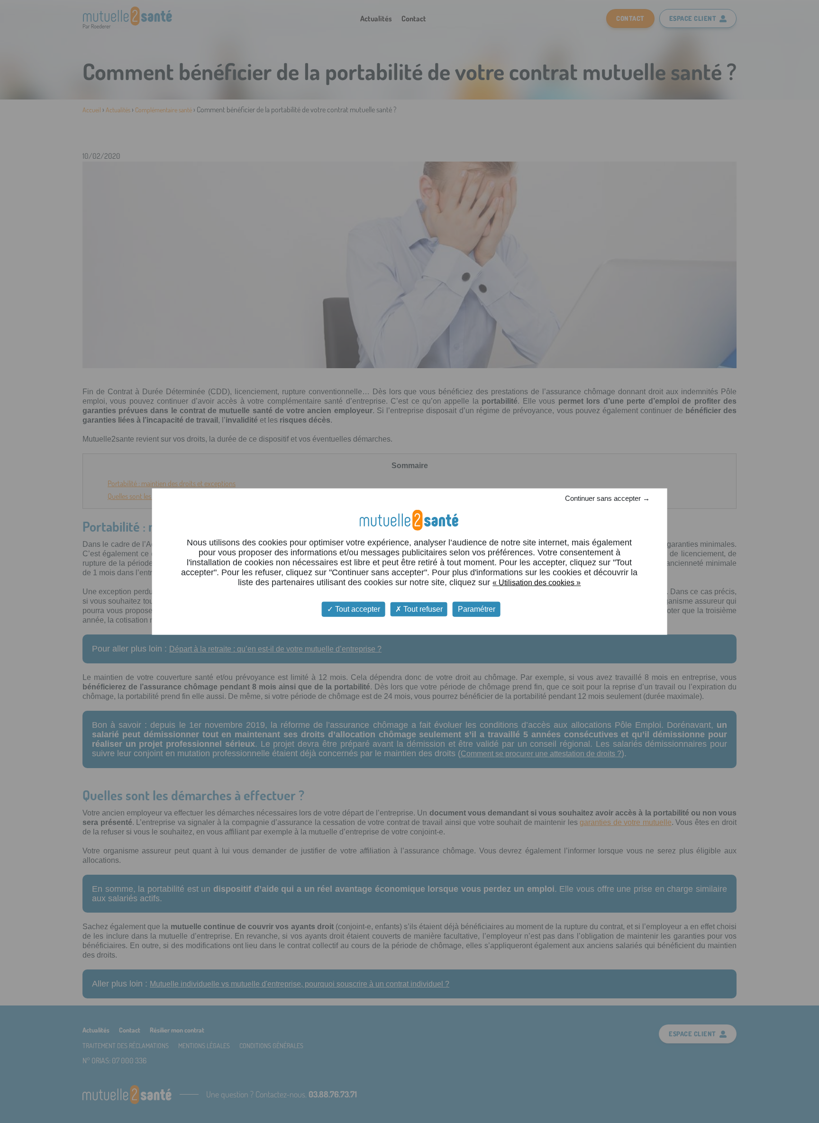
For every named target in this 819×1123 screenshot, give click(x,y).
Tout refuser (422, 609)
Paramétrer (476, 609)
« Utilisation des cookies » (536, 583)
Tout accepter (356, 609)
